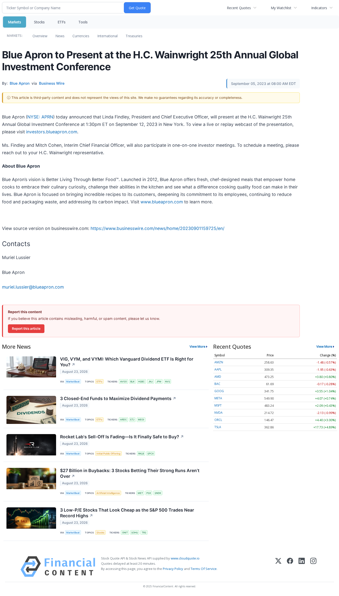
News (60, 36)
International (107, 36)
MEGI (141, 419)
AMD (217, 376)
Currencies (80, 36)
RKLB (141, 453)
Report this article (26, 329)
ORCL (218, 420)
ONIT (125, 532)
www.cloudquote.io (185, 558)
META (218, 398)
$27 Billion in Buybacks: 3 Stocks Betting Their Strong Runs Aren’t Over (130, 473)
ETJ (132, 419)
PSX (148, 493)
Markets (14, 22)
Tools (83, 22)
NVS (167, 381)
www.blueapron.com (161, 201)
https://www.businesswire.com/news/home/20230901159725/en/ (157, 228)
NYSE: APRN (40, 116)
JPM (158, 381)
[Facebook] (290, 566)
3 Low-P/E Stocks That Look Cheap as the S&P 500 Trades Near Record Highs (127, 512)
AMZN (218, 362)
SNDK (158, 493)
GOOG (219, 391)
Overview (40, 36)
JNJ (150, 381)
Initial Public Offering (108, 453)
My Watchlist (281, 7)
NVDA (218, 412)
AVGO (123, 381)
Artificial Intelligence (108, 493)
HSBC (141, 381)
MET (140, 493)
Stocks (39, 22)
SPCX (150, 453)
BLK (132, 381)
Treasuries (134, 36)
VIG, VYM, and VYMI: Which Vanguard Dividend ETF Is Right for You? (126, 361)
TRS (144, 532)
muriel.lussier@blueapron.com (33, 287)
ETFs (62, 22)
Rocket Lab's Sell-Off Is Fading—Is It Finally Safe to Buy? (122, 436)
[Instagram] (313, 566)
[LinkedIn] (302, 566)
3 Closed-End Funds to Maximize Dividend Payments (118, 398)
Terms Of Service (204, 568)
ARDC (123, 419)
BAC (217, 384)
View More (197, 346)
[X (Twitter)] (278, 566)
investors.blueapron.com (51, 131)
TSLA (217, 427)
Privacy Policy (173, 568)
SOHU (134, 532)
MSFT (218, 405)
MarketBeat (73, 381)
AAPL (218, 369)
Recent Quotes (239, 7)
